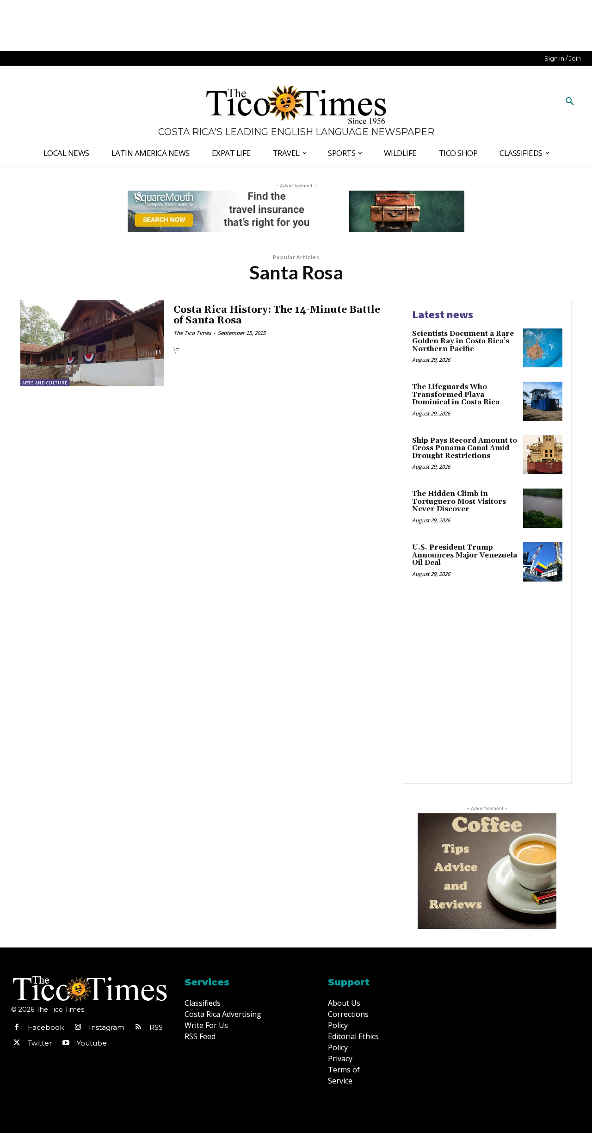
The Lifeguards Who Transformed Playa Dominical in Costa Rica (456, 395)
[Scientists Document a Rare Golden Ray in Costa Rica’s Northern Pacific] (542, 348)
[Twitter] (16, 1043)
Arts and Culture (45, 383)
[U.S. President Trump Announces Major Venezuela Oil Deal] (542, 562)
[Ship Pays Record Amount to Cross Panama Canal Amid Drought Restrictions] (542, 455)
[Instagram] (77, 1027)
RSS (156, 1027)
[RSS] (138, 1027)
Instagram (106, 1027)
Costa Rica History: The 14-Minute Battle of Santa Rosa (276, 315)
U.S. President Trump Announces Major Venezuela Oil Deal (464, 555)
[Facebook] (16, 1027)
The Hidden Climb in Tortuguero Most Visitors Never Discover (459, 501)
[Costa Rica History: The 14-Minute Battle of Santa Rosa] (92, 343)
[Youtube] (65, 1043)
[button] (570, 102)
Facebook (46, 1027)
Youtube (92, 1043)
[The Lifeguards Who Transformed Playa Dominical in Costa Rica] (542, 401)
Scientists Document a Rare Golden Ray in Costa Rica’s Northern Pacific (463, 341)
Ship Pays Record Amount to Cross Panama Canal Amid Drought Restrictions (464, 448)
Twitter (40, 1043)
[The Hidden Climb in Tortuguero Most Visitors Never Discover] (542, 508)
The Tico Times (192, 333)
